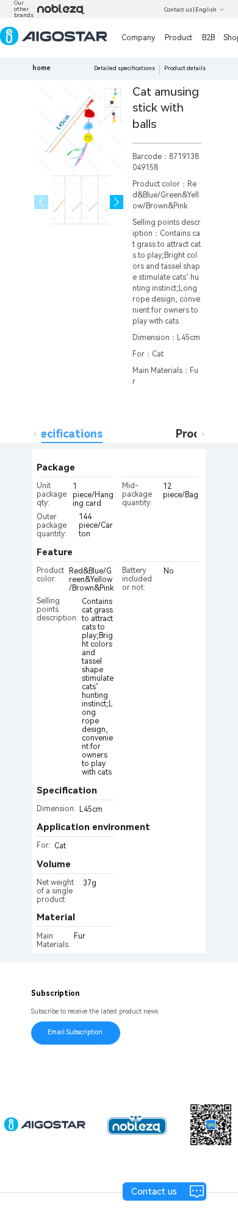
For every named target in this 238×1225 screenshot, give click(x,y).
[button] (117, 202)
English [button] (206, 10)
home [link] (41, 68)
